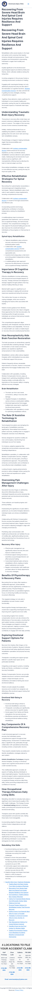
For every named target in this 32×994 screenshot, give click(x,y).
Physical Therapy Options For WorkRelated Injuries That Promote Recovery (19, 907)
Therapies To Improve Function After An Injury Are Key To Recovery (18, 918)
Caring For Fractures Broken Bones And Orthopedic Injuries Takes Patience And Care (19, 901)
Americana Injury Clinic (16, 4)
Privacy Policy (19, 990)
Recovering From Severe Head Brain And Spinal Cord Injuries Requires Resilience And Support (18, 890)
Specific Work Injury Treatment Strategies (17, 882)
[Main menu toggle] (28, 4)
